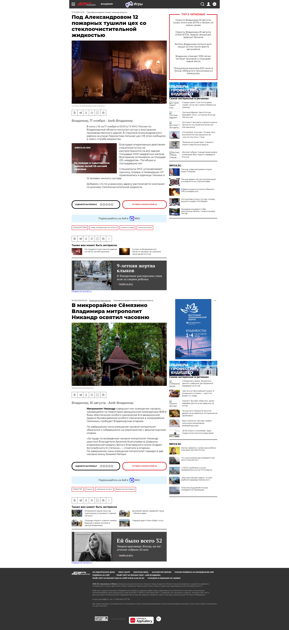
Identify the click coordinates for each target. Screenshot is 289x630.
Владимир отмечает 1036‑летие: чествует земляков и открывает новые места (193, 59)
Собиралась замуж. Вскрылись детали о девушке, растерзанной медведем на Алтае (197, 383)
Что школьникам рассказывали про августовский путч (198, 459)
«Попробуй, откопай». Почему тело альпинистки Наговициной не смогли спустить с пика (198, 134)
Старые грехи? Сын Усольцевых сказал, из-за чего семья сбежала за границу (199, 104)
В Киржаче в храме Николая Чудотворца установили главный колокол (100, 513)
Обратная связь (140, 572)
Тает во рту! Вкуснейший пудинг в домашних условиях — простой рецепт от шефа (198, 393)
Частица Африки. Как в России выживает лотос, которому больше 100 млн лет (198, 114)
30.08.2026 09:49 (79, 300)
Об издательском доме (103, 572)
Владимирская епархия (83, 388)
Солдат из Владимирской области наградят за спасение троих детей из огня (146, 251)
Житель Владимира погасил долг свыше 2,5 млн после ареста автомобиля (193, 47)
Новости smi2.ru (82, 291)
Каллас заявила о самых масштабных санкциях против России (198, 449)
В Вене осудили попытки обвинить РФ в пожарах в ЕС (197, 190)
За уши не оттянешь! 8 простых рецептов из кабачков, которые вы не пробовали (199, 413)
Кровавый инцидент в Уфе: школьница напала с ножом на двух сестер (198, 211)
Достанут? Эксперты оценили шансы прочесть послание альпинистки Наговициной (199, 124)
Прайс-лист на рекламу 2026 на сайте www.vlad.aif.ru (118, 578)
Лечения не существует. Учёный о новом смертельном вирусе (198, 143)
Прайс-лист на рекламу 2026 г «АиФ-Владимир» (139, 575)
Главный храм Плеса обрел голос (148, 520)
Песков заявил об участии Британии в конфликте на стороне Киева (198, 180)
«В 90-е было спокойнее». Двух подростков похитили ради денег (198, 432)
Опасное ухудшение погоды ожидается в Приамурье (194, 489)
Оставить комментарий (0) (144, 204)
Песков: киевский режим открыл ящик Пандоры (196, 170)
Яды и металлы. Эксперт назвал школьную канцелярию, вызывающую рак (197, 423)
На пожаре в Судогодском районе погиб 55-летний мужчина (101, 250)
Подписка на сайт (101, 575)
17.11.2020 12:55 (78, 12)
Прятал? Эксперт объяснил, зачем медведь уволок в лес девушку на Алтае (198, 403)
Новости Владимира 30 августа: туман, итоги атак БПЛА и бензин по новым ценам (193, 23)
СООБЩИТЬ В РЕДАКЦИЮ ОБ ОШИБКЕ (164, 578)
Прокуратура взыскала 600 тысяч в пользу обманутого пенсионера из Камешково (193, 71)
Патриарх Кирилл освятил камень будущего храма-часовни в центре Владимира (101, 522)
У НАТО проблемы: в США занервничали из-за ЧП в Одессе (196, 469)
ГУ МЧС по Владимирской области (88, 105)
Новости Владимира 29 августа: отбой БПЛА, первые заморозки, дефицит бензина (193, 35)
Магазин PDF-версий (161, 572)
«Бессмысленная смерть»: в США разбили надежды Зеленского (196, 479)
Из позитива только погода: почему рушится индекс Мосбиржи (198, 200)
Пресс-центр (124, 572)
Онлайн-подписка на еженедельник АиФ (194, 572)
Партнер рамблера (118, 619)
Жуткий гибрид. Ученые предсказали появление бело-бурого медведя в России (199, 154)
